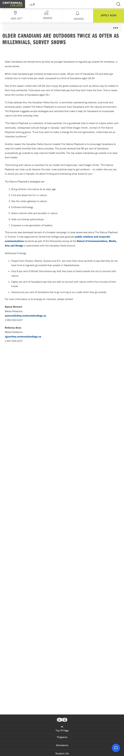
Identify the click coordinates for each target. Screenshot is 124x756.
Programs (62, 737)
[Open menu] (115, 27)
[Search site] (118, 4)
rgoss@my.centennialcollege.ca (23, 336)
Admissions (62, 745)
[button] (46, 15)
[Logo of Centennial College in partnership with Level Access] (62, 719)
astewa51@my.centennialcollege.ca (25, 315)
